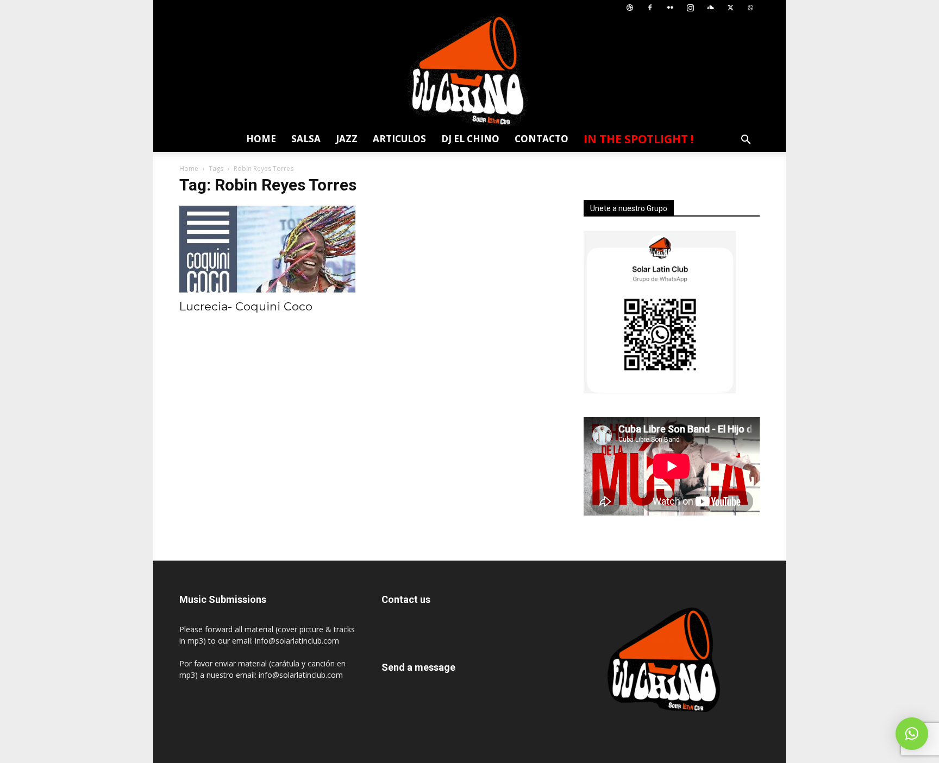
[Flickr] (670, 8)
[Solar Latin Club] (469, 71)
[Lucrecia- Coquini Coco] (267, 249)
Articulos (399, 138)
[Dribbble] (630, 8)
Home (261, 138)
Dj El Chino (470, 138)
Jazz (347, 138)
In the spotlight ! (638, 139)
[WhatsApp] (750, 8)
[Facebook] (650, 8)
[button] (745, 141)
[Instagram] (690, 8)
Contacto (541, 138)
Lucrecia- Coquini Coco (245, 306)
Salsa (306, 138)
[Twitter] (730, 8)
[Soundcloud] (710, 8)
